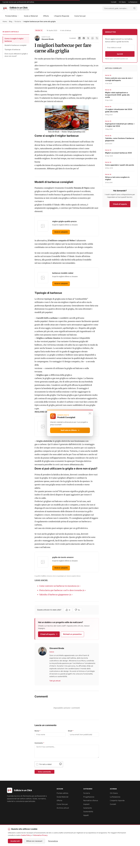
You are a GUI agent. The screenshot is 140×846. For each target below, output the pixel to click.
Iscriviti (120, 54)
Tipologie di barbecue (12, 49)
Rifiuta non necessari (34, 841)
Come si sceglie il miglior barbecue (14, 40)
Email (70, 731)
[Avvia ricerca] (134, 8)
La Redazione (132, 2)
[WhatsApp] (92, 38)
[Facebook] (84, 38)
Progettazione (88, 797)
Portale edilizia (62, 793)
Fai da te (18, 21)
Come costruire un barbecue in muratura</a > (59, 586)
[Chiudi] (90, 413)
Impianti (86, 804)
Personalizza (53, 841)
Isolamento (87, 808)
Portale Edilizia (11, 16)
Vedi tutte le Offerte (69, 430)
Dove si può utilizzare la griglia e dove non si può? (16, 55)
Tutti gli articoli (54, 681)
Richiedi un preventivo (72, 634)
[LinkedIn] (79, 38)
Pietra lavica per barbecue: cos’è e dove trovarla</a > (62, 590)
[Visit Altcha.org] (60, 764)
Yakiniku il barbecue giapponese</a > (56, 594)
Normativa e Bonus (90, 800)
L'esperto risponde (117, 800)
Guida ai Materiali (31, 16)
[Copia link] (97, 38)
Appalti (86, 815)
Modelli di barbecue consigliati (15, 45)
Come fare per (80, 16)
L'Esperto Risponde (61, 16)
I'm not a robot (45, 764)
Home (5, 21)
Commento (39, 743)
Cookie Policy (26, 835)
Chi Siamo (122, 2)
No (79, 610)
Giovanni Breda (48, 39)
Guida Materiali (62, 797)
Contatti (113, 2)
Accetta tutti (15, 841)
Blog (10, 21)
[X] (88, 38)
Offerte (46, 16)
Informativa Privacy (40, 835)
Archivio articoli (63, 808)
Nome (37, 731)
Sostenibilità (88, 811)
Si (69, 610)
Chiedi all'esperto (47, 634)
